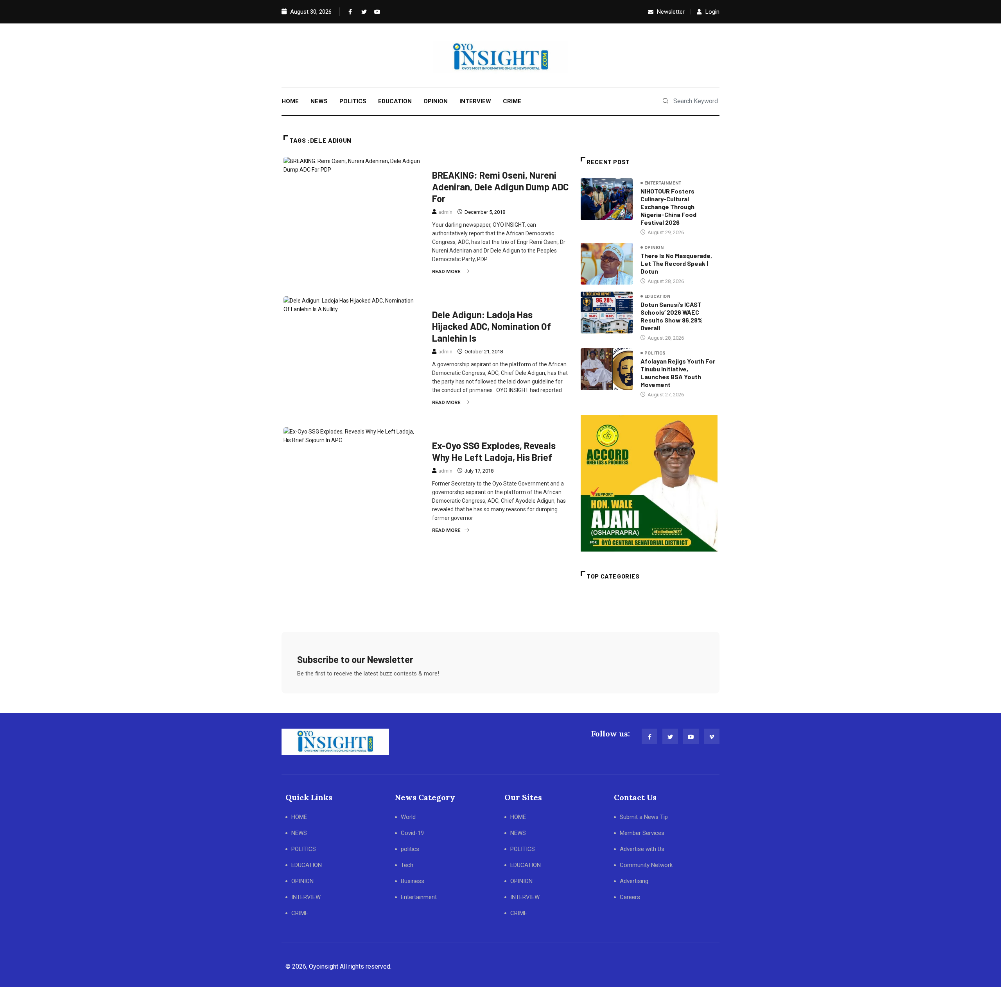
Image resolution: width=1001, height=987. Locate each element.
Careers (630, 897)
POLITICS (352, 101)
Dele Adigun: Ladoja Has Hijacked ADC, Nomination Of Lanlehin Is (491, 326)
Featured (447, 161)
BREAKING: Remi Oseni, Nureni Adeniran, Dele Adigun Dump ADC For (500, 186)
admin (445, 212)
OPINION (435, 101)
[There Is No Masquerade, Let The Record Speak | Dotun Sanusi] (607, 263)
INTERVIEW (475, 101)
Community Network (646, 865)
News (475, 161)
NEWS (319, 101)
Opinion (654, 247)
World (408, 816)
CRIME (512, 101)
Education (657, 296)
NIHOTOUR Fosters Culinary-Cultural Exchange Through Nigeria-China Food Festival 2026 (668, 206)
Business (412, 881)
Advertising (634, 881)
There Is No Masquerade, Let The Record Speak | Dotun (676, 263)
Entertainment (663, 183)
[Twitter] (362, 12)
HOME (290, 101)
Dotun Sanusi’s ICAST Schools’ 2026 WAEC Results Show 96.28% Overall (671, 316)
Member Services (642, 833)
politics (502, 161)
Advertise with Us (642, 849)
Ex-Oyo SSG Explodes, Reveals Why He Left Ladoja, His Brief (494, 451)
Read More (446, 271)
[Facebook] (349, 12)
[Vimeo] (711, 736)
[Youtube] (375, 12)
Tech (407, 865)
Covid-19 (412, 833)
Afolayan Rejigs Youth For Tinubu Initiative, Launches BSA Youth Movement (677, 372)
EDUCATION (395, 101)
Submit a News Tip (644, 816)
